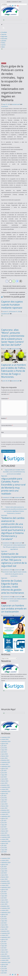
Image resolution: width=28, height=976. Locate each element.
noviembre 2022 (5, 787)
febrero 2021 (4, 831)
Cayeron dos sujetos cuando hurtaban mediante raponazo (12, 304)
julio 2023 (3, 770)
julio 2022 (3, 795)
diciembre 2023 (5, 760)
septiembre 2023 (5, 766)
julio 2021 (3, 820)
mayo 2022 (4, 800)
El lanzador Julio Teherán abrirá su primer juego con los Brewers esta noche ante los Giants (14, 288)
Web (2, 432)
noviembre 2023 (5, 762)
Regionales (4, 36)
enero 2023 (4, 783)
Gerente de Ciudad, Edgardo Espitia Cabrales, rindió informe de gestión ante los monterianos (12, 586)
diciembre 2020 (5, 835)
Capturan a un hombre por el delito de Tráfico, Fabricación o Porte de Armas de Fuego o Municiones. (13, 370)
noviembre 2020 (5, 837)
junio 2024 (4, 748)
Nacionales (4, 38)
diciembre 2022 (5, 785)
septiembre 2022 (5, 791)
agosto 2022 (4, 793)
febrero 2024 (4, 756)
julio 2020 (3, 845)
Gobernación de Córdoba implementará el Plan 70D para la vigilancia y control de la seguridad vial (14, 559)
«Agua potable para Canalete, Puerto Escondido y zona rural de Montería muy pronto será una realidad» (13, 486)
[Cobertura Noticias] (1, 24)
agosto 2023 (4, 768)
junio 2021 (4, 822)
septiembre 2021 (5, 816)
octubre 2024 (4, 739)
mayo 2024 (4, 750)
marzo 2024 (4, 754)
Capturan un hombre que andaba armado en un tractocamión (13, 608)
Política (3, 43)
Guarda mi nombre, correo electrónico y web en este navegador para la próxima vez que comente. (13, 444)
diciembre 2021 (5, 810)
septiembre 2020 (5, 841)
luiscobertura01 (16, 104)
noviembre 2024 (5, 737)
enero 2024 (4, 758)
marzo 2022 (4, 804)
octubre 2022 (4, 789)
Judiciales (3, 40)
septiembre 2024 (5, 741)
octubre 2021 (4, 814)
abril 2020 (4, 852)
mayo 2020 (4, 850)
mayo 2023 (4, 775)
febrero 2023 (4, 781)
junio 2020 (4, 847)
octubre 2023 (4, 764)
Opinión (3, 45)
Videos (3, 47)
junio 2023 (4, 773)
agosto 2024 (4, 743)
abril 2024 (4, 752)
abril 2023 (4, 777)
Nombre (4, 418)
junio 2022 (4, 798)
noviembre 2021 (5, 812)
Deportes (3, 34)
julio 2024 (3, 745)
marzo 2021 (4, 829)
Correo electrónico (7, 425)
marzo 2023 (4, 779)
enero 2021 (4, 833)
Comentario (5, 398)
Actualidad (4, 32)
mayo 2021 (4, 825)
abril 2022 (4, 802)
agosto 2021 (4, 818)
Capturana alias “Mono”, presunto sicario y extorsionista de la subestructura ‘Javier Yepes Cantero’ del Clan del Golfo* (12, 337)
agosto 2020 (4, 843)
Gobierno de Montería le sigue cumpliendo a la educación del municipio (14, 293)
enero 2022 (4, 808)
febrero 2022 (4, 806)
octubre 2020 (4, 839)
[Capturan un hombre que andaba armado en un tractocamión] (14, 599)
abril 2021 (4, 827)
